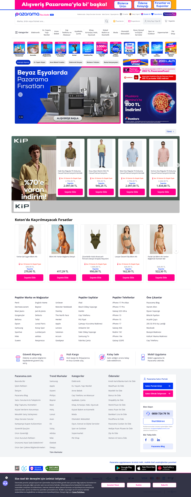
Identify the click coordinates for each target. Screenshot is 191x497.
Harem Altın (151, 307)
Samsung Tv (84, 336)
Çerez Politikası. (78, 492)
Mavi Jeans (19, 311)
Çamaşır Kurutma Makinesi (90, 323)
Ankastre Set (84, 328)
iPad (80, 302)
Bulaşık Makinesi (153, 332)
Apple (58, 323)
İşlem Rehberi (21, 386)
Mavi (52, 405)
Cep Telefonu (84, 315)
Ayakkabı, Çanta (78, 400)
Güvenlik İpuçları (22, 428)
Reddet (139, 485)
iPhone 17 (116, 323)
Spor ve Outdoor (79, 428)
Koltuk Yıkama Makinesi (156, 336)
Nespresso (40, 340)
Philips (53, 395)
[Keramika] (33, 49)
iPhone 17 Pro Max (120, 302)
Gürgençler (20, 315)
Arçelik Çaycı (152, 319)
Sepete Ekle (70, 191)
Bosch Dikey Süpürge (88, 307)
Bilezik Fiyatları (153, 315)
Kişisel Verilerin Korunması (27, 409)
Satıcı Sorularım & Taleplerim (28, 400)
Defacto (38, 315)
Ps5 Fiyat (82, 319)
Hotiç (52, 409)
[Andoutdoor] (47, 49)
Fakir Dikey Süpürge (87, 332)
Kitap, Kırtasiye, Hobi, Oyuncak (85, 405)
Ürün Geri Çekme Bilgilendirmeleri (30, 447)
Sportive (18, 332)
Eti (51, 424)
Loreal (52, 414)
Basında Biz (20, 381)
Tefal (37, 319)
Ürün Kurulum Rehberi (25, 438)
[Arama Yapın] (106, 21)
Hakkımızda (81, 14)
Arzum (58, 336)
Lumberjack (40, 332)
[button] (27, 15)
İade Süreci (105, 14)
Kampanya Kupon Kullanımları (28, 424)
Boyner (38, 307)
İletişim (18, 390)
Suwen (18, 340)
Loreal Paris (40, 323)
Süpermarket (77, 433)
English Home (41, 302)
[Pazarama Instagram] (152, 439)
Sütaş (52, 428)
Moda (74, 414)
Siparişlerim (114, 14)
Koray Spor (40, 328)
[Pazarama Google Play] (125, 468)
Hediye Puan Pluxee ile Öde (120, 428)
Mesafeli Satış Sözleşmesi (26, 414)
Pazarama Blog (152, 302)
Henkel (59, 319)
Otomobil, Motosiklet (81, 419)
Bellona (18, 319)
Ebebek (53, 442)
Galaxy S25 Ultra (119, 311)
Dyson (17, 323)
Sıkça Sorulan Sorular (93, 14)
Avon (52, 419)
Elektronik (76, 381)
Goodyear (60, 340)
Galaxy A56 (117, 328)
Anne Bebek (77, 390)
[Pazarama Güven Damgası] (24, 468)
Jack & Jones (40, 311)
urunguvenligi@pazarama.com (160, 428)
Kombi (81, 311)
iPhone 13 (116, 315)
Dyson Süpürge (153, 311)
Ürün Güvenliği (21, 433)
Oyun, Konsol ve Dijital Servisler (86, 424)
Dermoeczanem (22, 307)
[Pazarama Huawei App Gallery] (166, 468)
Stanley (59, 311)
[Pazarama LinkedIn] (158, 439)
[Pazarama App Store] (146, 468)
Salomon (59, 332)
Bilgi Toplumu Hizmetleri (26, 405)
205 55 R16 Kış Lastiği (155, 323)
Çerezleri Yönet (113, 485)
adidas (38, 336)
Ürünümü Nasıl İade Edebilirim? (29, 442)
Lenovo (59, 328)
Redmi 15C (117, 332)
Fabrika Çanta (85, 340)
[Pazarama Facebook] (145, 439)
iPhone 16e (117, 336)
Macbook (150, 328)
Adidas (53, 433)
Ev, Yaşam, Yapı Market (82, 386)
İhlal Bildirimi (158, 421)
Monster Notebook (64, 307)
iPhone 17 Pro (118, 307)
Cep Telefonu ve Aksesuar (83, 395)
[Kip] (22, 206)
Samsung (19, 328)
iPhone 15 (116, 319)
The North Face (62, 315)
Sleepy (52, 447)
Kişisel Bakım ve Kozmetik (83, 409)
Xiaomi (53, 390)
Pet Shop (75, 438)
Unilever (59, 302)
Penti (17, 302)
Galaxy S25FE (118, 340)
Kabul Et (164, 485)
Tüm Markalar (56, 452)
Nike (17, 336)
